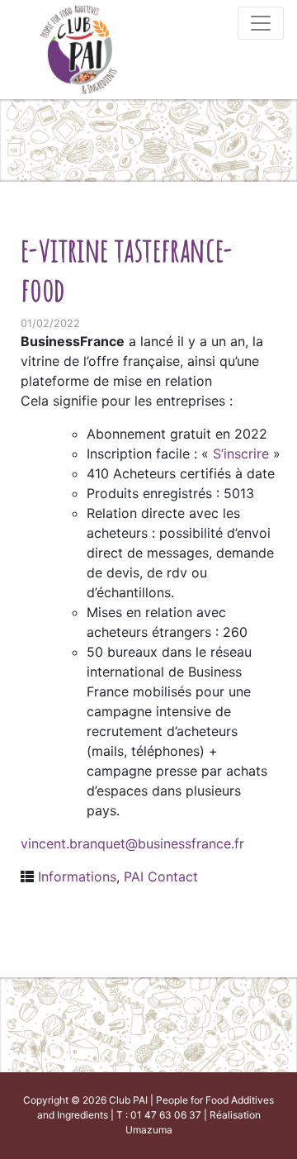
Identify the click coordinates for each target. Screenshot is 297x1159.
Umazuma (148, 1129)
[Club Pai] (78, 47)
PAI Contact (161, 876)
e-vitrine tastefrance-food (127, 269)
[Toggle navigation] (261, 23)
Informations (77, 876)
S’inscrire (243, 453)
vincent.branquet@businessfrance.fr (132, 843)
